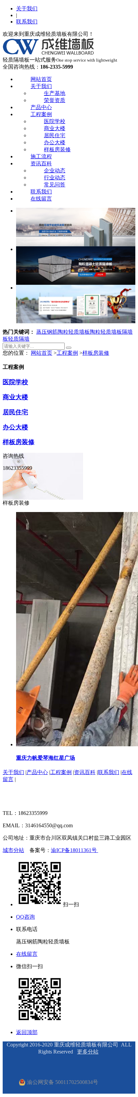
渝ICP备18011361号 (74, 850)
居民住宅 (54, 135)
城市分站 (13, 850)
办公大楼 (54, 142)
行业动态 (54, 177)
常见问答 (54, 184)
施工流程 (41, 156)
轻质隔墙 (18, 339)
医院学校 (54, 121)
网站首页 (41, 79)
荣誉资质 (54, 100)
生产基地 (54, 93)
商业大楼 (54, 128)
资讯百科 (41, 163)
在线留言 (41, 198)
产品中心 (41, 107)
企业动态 (54, 170)
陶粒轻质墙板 (106, 332)
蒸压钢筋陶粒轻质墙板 (63, 332)
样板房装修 (57, 149)
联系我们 (27, 21)
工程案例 (41, 114)
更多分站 (87, 1051)
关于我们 (27, 8)
